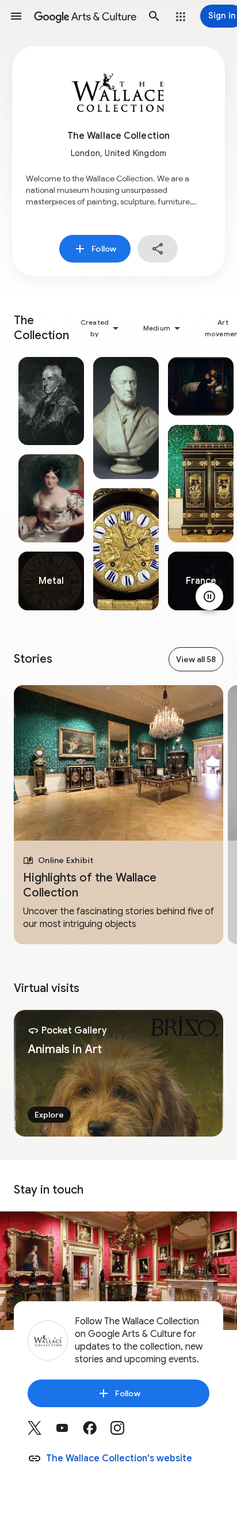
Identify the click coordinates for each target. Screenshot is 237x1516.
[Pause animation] (209, 596)
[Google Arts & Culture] (85, 16)
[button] (16, 16)
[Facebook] (96, 1432)
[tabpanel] (51, 483)
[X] (41, 1432)
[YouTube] (69, 1432)
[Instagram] (124, 1432)
